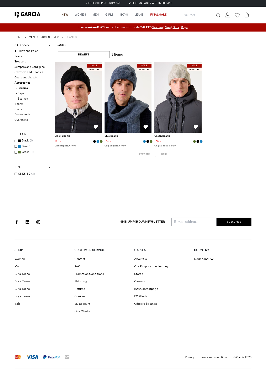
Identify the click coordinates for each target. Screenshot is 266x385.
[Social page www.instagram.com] (38, 222)
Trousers (20, 61)
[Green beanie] (177, 97)
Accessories (22, 83)
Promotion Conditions (89, 274)
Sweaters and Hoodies (29, 72)
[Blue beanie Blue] (98, 141)
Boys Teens (22, 281)
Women (157, 27)
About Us (140, 259)
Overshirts (21, 120)
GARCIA (140, 250)
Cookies (79, 296)
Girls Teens (22, 274)
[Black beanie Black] (94, 141)
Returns (79, 289)
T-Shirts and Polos (26, 51)
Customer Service (89, 250)
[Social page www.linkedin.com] (27, 222)
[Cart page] (246, 15)
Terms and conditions (214, 357)
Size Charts (82, 311)
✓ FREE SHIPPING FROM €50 (103, 3)
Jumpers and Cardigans (30, 67)
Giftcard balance (145, 303)
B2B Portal (141, 296)
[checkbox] (16, 141)
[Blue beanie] (128, 97)
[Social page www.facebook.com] (17, 222)
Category (22, 45)
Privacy (189, 357)
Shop (19, 250)
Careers (139, 281)
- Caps (20, 93)
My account (82, 303)
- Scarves (22, 98)
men (32, 37)
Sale (18, 303)
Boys (184, 27)
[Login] (227, 15)
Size (18, 167)
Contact (79, 259)
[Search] (217, 15)
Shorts (19, 104)
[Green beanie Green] (101, 141)
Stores (138, 274)
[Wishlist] (237, 15)
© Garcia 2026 (242, 357)
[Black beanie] (78, 97)
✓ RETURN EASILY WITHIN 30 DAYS (150, 3)
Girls (176, 27)
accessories (50, 37)
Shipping (80, 281)
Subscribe (234, 222)
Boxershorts (22, 114)
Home (18, 37)
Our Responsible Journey (151, 266)
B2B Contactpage (146, 289)
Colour (20, 134)
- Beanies (22, 88)
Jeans (18, 56)
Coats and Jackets (26, 77)
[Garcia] (28, 15)
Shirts (18, 109)
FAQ (77, 266)
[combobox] (84, 54)
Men (168, 27)
